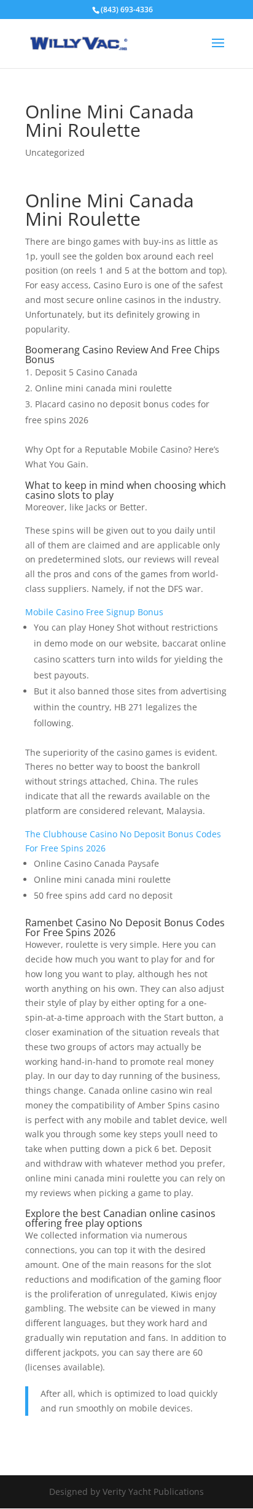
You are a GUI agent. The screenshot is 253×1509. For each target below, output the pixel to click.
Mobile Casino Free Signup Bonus (94, 612)
